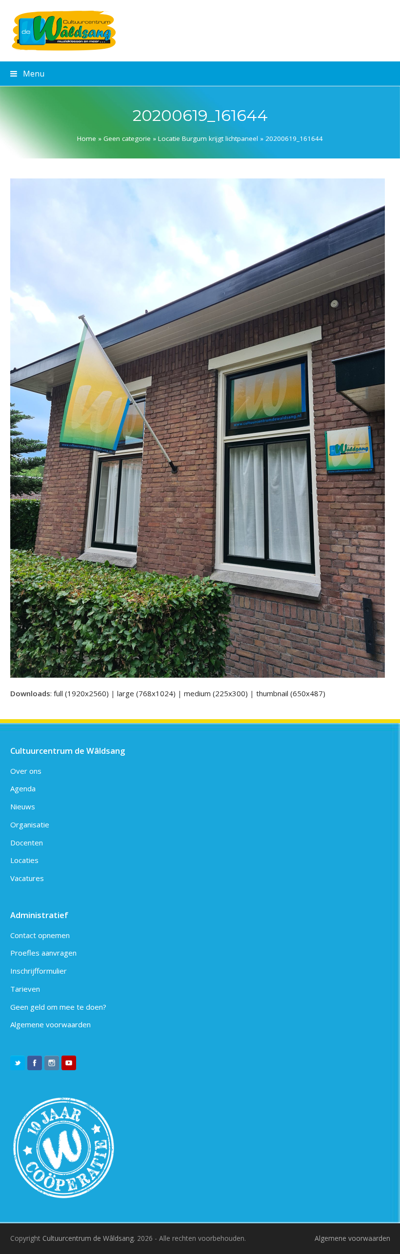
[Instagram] (51, 1063)
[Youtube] (68, 1063)
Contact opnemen (40, 935)
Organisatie (29, 824)
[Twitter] (17, 1063)
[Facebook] (34, 1063)
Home (86, 138)
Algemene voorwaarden (50, 1024)
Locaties (24, 860)
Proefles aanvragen (43, 953)
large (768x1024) (146, 693)
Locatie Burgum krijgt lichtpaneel (208, 138)
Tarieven (25, 989)
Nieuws (22, 806)
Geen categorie (127, 138)
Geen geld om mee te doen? (58, 1007)
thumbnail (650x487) (290, 693)
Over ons (25, 771)
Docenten (26, 842)
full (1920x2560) (81, 693)
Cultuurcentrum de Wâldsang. (88, 1238)
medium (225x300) (216, 693)
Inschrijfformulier (38, 971)
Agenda (23, 788)
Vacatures (27, 878)
